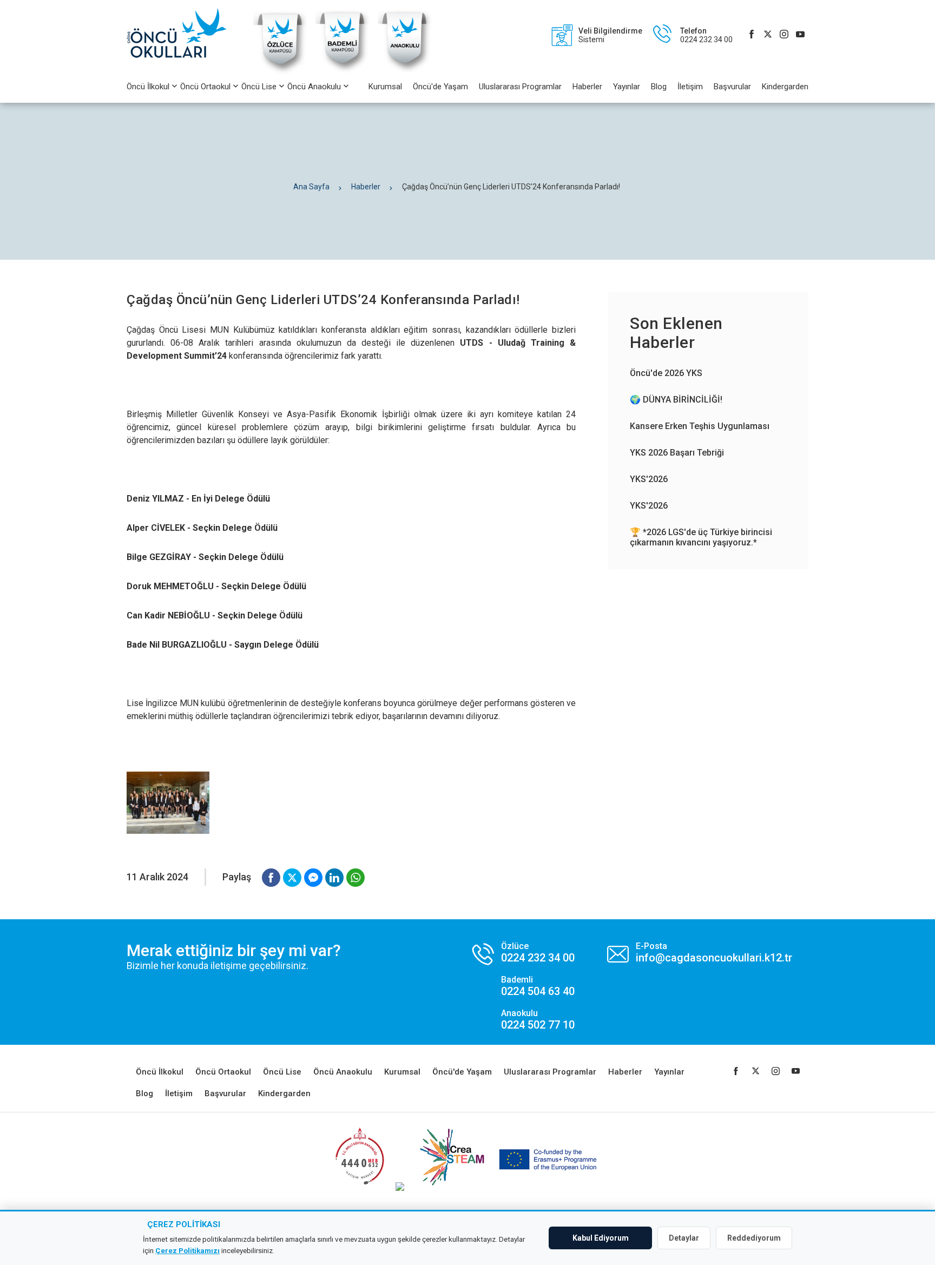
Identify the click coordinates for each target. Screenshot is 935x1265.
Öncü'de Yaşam (440, 86)
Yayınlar (626, 86)
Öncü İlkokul (148, 86)
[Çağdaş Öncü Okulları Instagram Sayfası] (784, 35)
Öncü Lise (258, 86)
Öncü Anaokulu (314, 86)
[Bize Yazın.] (700, 952)
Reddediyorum (754, 1238)
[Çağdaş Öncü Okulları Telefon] (687, 35)
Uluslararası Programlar (520, 86)
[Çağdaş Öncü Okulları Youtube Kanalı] (800, 35)
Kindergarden (785, 86)
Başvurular (732, 86)
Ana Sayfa (311, 186)
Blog (659, 86)
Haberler (587, 86)
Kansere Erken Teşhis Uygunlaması (699, 426)
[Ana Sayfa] (182, 35)
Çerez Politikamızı (187, 1250)
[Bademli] (342, 73)
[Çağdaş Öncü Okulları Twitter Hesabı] (768, 35)
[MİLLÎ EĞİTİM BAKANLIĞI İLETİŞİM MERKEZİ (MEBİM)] (359, 1188)
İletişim (690, 86)
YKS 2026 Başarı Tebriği (677, 452)
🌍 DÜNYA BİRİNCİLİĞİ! (676, 399)
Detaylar (684, 1238)
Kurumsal (385, 86)
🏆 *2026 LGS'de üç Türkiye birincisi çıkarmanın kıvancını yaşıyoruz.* (701, 537)
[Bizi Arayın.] (523, 986)
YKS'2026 (649, 479)
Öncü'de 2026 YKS (666, 373)
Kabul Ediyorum (600, 1238)
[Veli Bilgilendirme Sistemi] (591, 35)
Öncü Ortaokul (205, 86)
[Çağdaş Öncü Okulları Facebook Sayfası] (751, 35)
